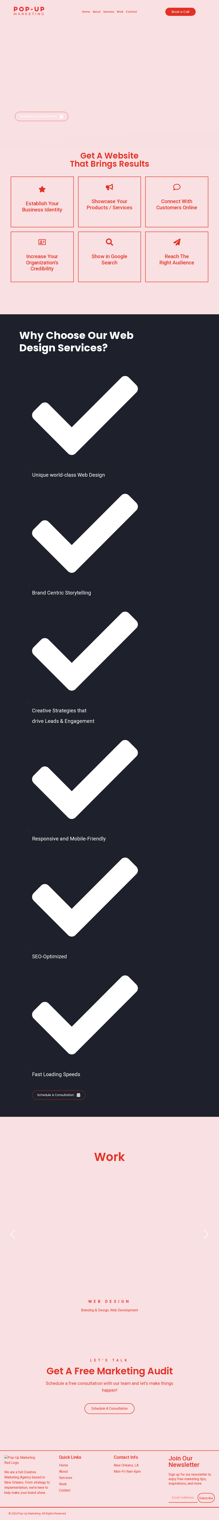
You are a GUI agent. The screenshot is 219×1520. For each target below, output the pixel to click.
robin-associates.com (109, 1279)
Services (108, 11)
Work (120, 11)
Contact (131, 11)
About (97, 11)
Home (86, 11)
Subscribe (206, 1498)
